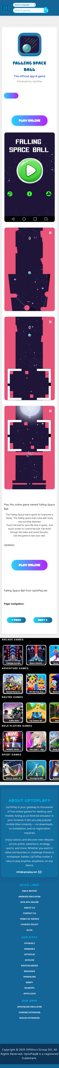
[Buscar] (46, 10)
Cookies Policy (29, 924)
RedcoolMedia (29, 965)
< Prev (16, 619)
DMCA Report (29, 890)
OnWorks (29, 948)
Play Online (29, 121)
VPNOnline (29, 976)
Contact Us (29, 913)
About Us (29, 907)
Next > (43, 619)
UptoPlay (29, 954)
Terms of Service (29, 918)
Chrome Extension (29, 1012)
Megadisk (29, 971)
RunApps (30, 987)
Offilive (29, 960)
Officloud (29, 993)
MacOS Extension (29, 1017)
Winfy (29, 982)
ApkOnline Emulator (29, 1006)
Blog (29, 930)
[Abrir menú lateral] (5, 8)
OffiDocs (29, 943)
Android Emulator (30, 896)
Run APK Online (29, 902)
